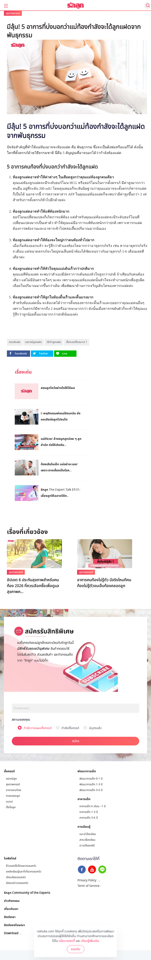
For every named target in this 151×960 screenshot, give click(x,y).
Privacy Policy (86, 880)
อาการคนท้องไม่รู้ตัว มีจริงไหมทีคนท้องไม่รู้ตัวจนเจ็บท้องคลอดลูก (104, 583)
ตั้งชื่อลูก (11, 807)
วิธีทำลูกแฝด (54, 342)
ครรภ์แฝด (14, 342)
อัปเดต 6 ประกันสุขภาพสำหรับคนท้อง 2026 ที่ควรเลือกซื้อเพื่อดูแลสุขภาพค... (33, 586)
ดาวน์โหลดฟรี (87, 845)
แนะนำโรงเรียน (87, 834)
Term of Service (88, 885)
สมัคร (75, 741)
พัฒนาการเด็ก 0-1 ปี (90, 779)
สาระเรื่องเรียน (87, 840)
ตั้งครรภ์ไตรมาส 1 (76, 342)
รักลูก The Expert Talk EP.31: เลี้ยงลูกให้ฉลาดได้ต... (60, 492)
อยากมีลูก (11, 779)
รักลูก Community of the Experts (27, 892)
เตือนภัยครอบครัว (16, 877)
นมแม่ (9, 801)
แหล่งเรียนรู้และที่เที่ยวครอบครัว (23, 871)
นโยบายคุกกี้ (67, 941)
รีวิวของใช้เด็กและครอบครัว (21, 866)
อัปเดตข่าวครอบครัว (17, 883)
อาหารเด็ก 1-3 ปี (88, 812)
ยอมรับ (75, 949)
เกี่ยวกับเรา (11, 909)
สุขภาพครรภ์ (13, 13)
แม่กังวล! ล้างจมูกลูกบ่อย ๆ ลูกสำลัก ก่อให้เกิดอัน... (61, 441)
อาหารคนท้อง (13, 790)
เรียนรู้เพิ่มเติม (90, 941)
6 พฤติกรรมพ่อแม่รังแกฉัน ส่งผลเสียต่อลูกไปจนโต (60, 416)
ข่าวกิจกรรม (11, 900)
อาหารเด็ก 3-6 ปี (88, 818)
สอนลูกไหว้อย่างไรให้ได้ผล (58, 388)
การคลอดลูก (13, 796)
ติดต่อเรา (10, 917)
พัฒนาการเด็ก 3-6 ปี (90, 790)
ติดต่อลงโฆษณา (14, 925)
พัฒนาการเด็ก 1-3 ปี (90, 784)
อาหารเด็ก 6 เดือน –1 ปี (92, 806)
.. (99, 880)
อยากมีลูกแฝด (33, 342)
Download (11, 933)
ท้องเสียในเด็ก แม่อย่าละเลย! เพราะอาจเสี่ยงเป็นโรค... (59, 467)
